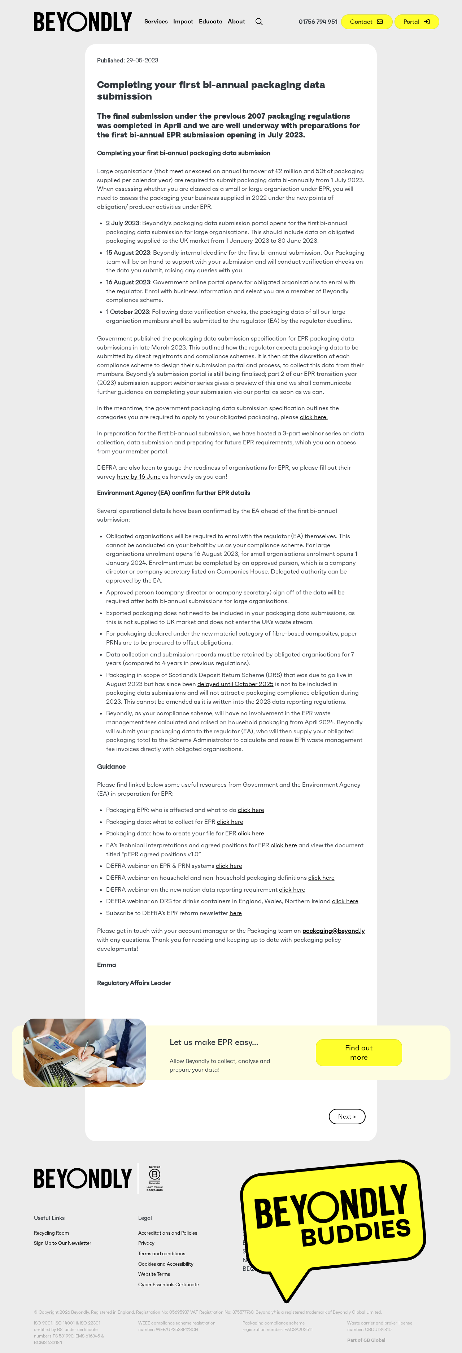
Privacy (146, 1243)
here (236, 913)
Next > (347, 1116)
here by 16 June (139, 476)
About (236, 21)
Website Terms (154, 1274)
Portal (412, 21)
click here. (314, 417)
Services (156, 21)
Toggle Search (259, 21)
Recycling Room (51, 1233)
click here (251, 810)
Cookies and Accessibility (165, 1264)
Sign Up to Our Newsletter (62, 1243)
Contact (362, 21)
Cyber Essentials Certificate (168, 1285)
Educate (210, 21)
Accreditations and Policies (167, 1233)
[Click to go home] (83, 22)
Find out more (358, 1052)
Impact (183, 21)
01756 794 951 (318, 21)
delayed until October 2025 (235, 684)
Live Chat (333, 1224)
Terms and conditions (161, 1254)
